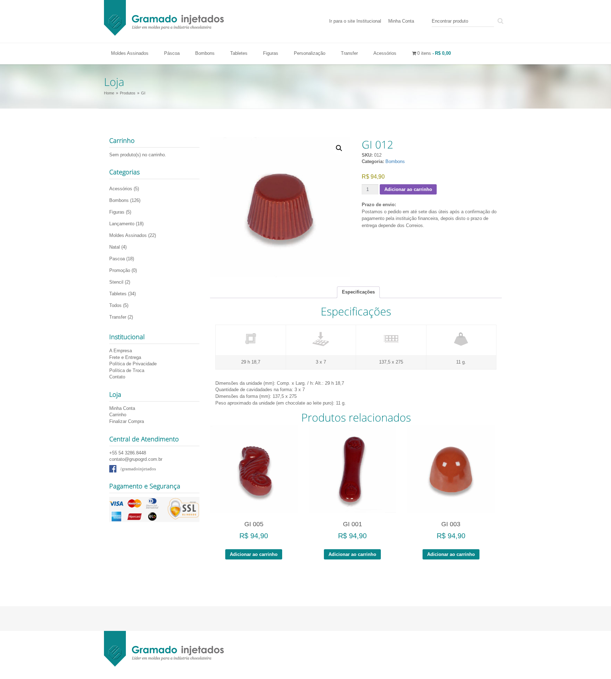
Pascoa (117, 258)
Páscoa (172, 53)
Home (109, 93)
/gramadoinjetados (138, 468)
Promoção (119, 270)
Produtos (127, 93)
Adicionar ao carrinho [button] (254, 554)
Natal (114, 247)
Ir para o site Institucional (355, 21)
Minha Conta (401, 21)
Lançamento (121, 223)
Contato (117, 376)
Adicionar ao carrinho (408, 189)
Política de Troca (126, 370)
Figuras (270, 53)
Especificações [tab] (358, 292)
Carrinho (117, 414)
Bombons (205, 53)
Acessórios (384, 53)
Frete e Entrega (125, 357)
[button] (339, 148)
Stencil (116, 282)
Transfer (349, 53)
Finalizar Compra (126, 421)
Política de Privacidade (133, 363)
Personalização (309, 53)
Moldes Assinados (130, 53)
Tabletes (239, 53)
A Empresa (120, 350)
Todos (115, 305)
